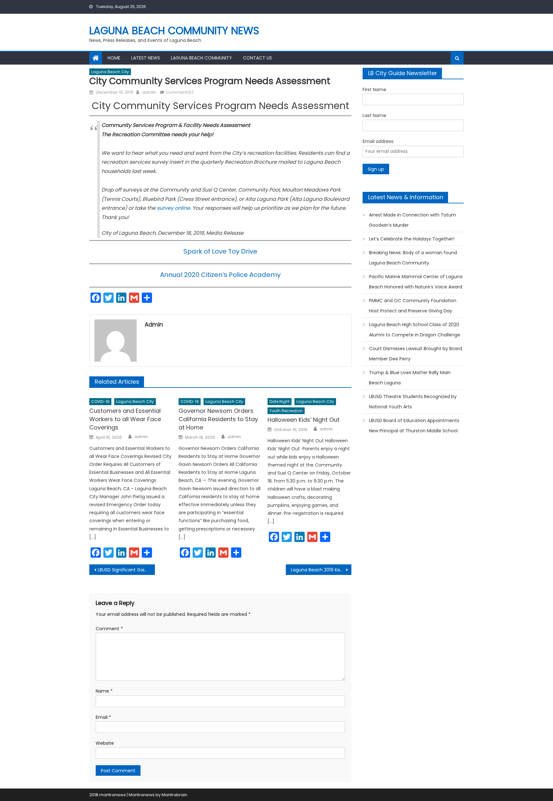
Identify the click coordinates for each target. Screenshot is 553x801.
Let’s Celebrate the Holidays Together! (411, 239)
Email (103, 717)
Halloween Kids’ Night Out (304, 420)
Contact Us (257, 58)
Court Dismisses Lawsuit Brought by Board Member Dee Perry (415, 353)
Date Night (279, 401)
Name (104, 691)
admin (149, 92)
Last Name (374, 115)
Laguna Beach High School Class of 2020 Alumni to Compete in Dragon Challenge (414, 329)
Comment (109, 628)
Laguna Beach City (110, 72)
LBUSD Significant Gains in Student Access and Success (126, 570)
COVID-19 (100, 401)
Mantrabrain (174, 795)
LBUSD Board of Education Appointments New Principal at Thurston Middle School (414, 425)
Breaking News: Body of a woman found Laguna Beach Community (413, 257)
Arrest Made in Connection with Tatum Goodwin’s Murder (412, 220)
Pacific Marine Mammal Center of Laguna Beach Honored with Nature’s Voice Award (415, 281)
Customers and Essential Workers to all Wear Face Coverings (125, 419)
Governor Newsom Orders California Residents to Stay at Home (218, 419)
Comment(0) (179, 92)
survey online (173, 208)
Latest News (145, 58)
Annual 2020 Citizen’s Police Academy (220, 274)
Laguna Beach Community (201, 58)
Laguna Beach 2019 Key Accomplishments (321, 570)
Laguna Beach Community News (174, 30)
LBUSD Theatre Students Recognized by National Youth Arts (413, 401)
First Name (374, 89)
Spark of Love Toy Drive (220, 251)
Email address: (378, 141)
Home (114, 58)
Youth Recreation (286, 410)
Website (105, 743)
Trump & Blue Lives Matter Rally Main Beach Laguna (410, 377)
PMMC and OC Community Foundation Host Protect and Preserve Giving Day (412, 305)
